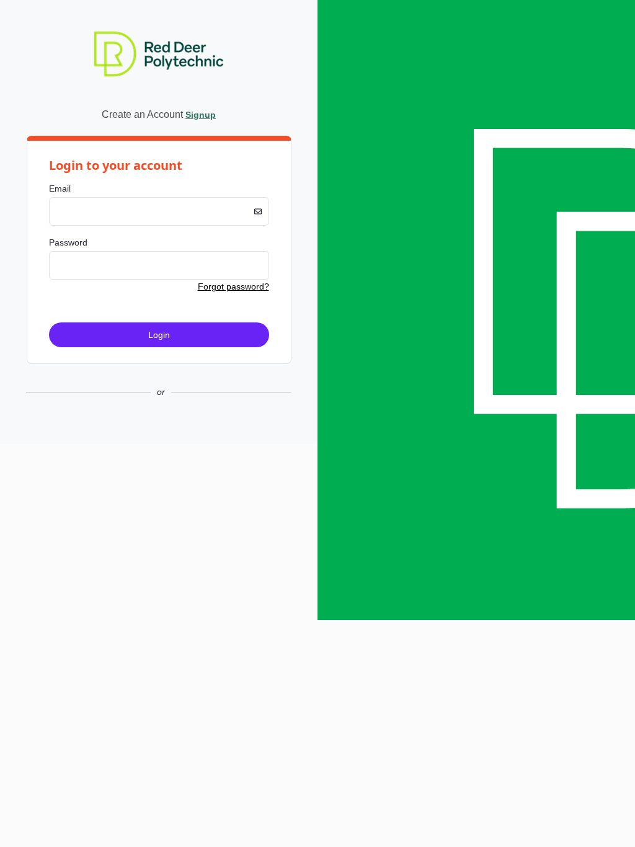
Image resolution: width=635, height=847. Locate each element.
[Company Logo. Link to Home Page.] (158, 95)
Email (60, 188)
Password (68, 242)
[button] (159, 433)
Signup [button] (200, 115)
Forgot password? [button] (233, 286)
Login (159, 335)
